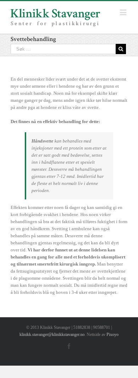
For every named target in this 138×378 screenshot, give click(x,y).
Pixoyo (113, 334)
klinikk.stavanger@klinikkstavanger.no (52, 334)
